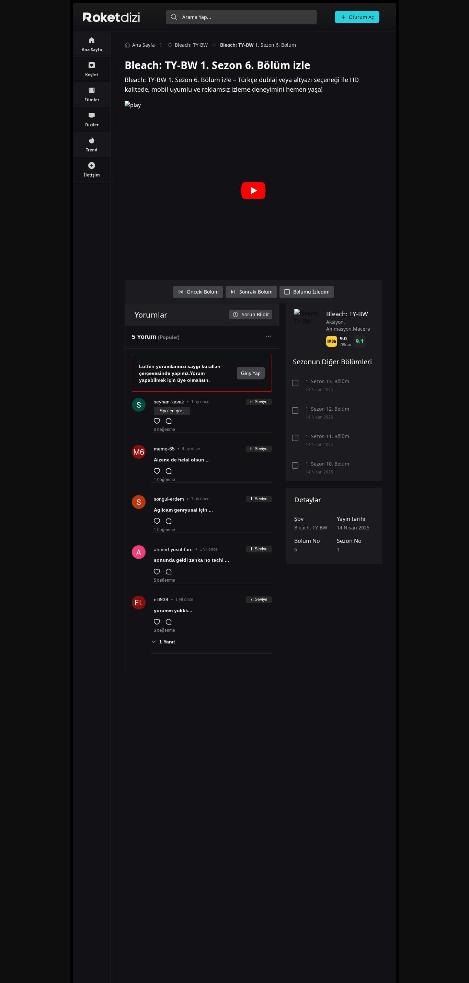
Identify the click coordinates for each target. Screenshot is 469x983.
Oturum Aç (361, 17)
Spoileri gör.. (172, 410)
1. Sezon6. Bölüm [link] (258, 45)
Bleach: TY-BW (191, 45)
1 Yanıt (167, 641)
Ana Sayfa (143, 45)
